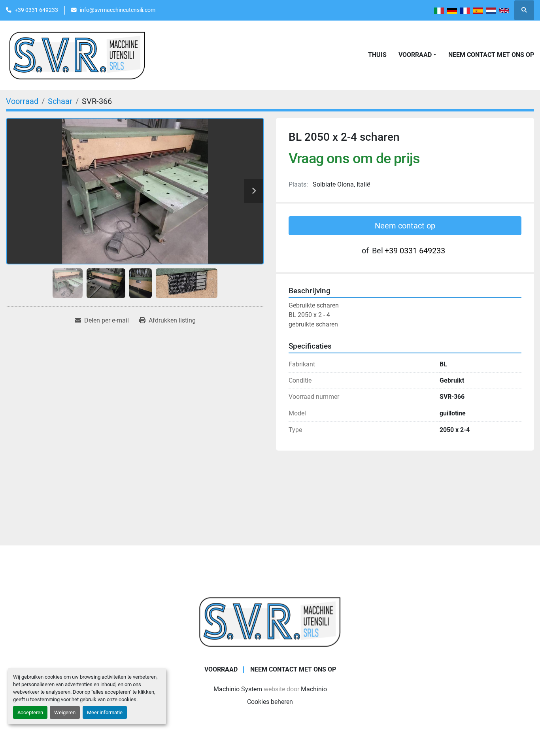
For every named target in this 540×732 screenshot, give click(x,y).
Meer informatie (105, 712)
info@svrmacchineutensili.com (117, 10)
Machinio (314, 689)
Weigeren (65, 712)
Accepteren (30, 712)
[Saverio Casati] (270, 621)
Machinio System (237, 689)
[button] (417, 55)
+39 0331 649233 (36, 10)
